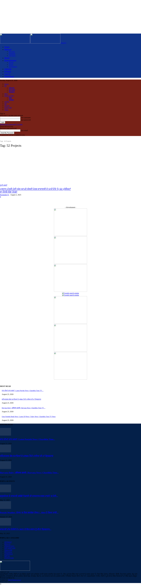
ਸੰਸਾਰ (6, 94)
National (7, 49)
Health (11, 63)
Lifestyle (7, 69)
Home (6, 47)
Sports (11, 65)
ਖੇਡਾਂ (5, 104)
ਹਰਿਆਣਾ (11, 88)
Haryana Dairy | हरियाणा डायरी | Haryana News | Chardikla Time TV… (23, 408)
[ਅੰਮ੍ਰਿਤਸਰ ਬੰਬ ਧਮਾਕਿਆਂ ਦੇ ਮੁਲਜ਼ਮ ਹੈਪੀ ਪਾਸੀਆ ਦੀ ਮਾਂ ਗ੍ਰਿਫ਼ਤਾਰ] (5, 452)
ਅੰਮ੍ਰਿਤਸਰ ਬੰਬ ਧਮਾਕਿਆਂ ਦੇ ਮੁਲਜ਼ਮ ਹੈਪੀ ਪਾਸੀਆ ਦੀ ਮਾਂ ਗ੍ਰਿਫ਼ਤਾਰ (21, 399)
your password (25, 120)
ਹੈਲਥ (10, 98)
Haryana (12, 52)
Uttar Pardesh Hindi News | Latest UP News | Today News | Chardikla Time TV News (29, 416)
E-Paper (7, 71)
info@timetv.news (14, 580)
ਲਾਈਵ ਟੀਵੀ (8, 108)
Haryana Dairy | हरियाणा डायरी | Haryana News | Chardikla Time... (29, 472)
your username (25, 117)
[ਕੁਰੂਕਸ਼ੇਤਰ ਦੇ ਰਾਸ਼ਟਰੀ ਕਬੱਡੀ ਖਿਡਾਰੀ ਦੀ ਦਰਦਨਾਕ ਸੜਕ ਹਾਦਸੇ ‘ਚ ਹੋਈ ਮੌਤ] (5, 492)
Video (6, 110)
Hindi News (9, 76)
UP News (12, 56)
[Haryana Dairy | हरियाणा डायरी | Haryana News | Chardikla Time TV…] (5, 468)
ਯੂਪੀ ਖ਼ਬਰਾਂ (12, 90)
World (6, 58)
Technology (13, 67)
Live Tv (7, 74)
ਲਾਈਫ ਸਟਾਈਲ (9, 96)
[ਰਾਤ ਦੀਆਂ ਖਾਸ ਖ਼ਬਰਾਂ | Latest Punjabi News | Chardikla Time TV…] (5, 435)
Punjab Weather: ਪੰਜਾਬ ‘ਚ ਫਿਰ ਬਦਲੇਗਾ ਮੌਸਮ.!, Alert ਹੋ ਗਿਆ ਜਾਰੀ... (29, 512)
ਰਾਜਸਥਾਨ (12, 92)
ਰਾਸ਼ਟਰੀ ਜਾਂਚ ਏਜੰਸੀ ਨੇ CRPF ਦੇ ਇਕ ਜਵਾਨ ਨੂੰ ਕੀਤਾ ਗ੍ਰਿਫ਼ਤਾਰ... (25, 529)
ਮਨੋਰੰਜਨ (6, 102)
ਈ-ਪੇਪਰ (6, 106)
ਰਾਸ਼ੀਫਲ (11, 100)
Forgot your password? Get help (11, 124)
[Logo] (15, 43)
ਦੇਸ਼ (5, 86)
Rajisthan (12, 54)
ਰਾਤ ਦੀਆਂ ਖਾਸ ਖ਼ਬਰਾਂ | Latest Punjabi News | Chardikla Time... (27, 439)
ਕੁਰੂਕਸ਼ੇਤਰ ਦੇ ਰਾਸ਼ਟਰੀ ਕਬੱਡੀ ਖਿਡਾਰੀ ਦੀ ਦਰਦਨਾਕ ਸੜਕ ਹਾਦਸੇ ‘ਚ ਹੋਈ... (29, 496)
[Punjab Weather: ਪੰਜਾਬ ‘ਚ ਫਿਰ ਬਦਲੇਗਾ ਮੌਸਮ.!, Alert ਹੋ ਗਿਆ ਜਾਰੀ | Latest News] (5, 508)
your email (24, 130)
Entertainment (10, 60)
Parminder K (4, 195)
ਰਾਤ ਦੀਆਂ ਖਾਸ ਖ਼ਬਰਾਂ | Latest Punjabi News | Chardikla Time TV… (23, 390)
